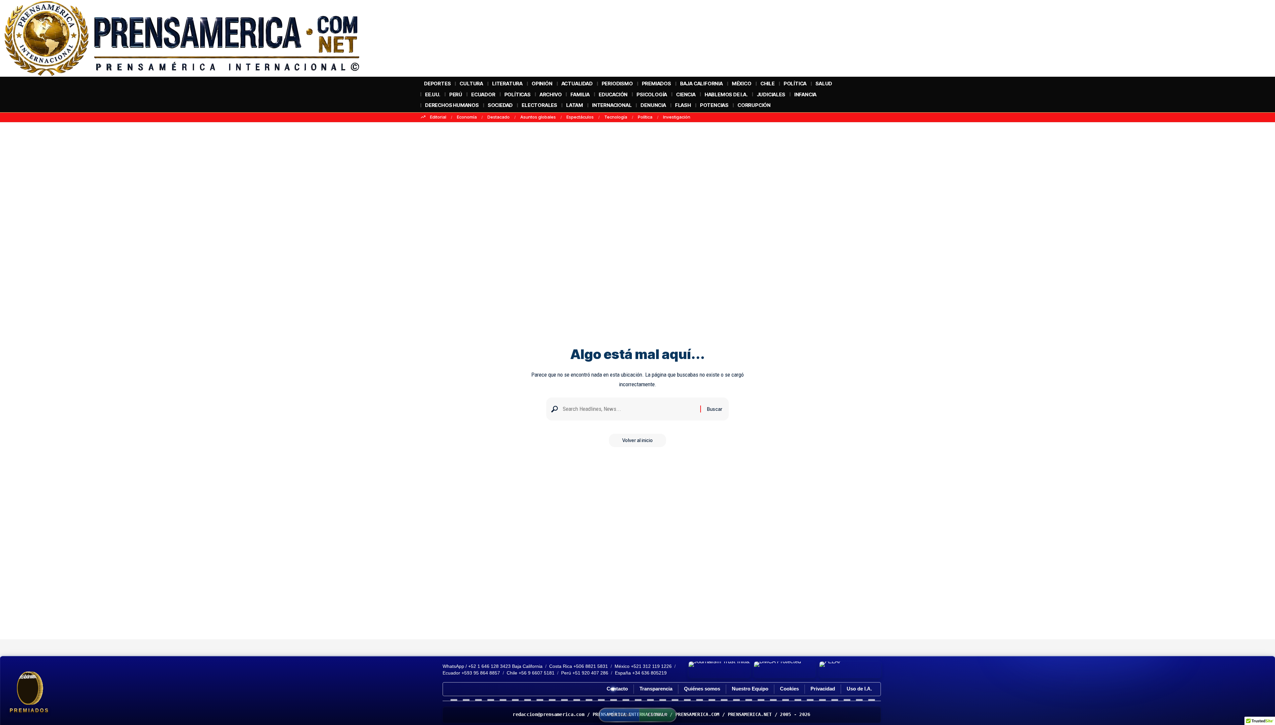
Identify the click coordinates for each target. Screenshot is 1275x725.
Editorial (438, 117)
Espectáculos (580, 117)
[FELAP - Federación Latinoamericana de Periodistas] (850, 670)
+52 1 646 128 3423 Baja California (505, 666)
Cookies (789, 688)
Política (645, 117)
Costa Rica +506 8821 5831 (578, 666)
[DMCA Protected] (784, 670)
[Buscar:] (629, 409)
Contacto (617, 688)
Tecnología (615, 117)
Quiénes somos (702, 688)
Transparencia (655, 688)
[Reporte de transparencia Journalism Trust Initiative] (719, 670)
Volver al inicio (637, 440)
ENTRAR (657, 714)
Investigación (676, 117)
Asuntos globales (538, 117)
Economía (467, 117)
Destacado (498, 117)
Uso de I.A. (859, 688)
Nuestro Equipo (750, 688)
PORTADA (619, 714)
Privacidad (822, 688)
